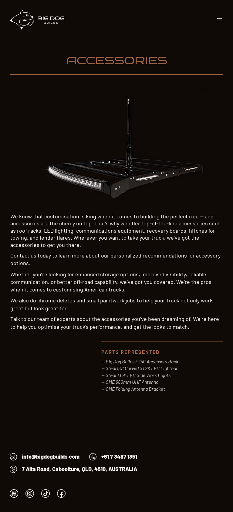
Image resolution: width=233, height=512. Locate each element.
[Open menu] (219, 19)
